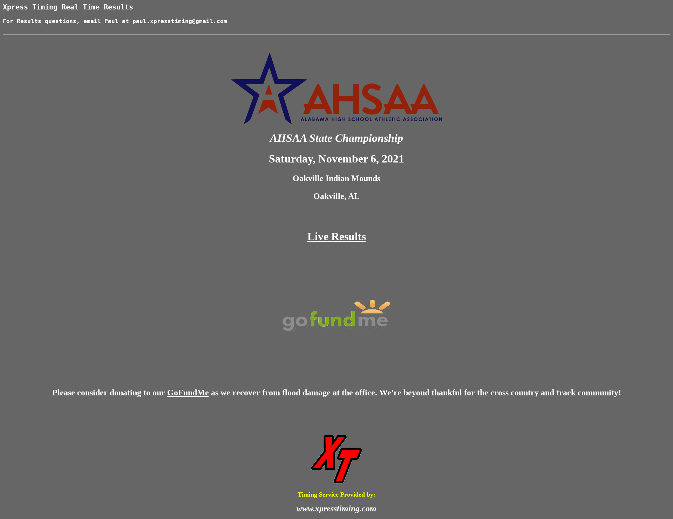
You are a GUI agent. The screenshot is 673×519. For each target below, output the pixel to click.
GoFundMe (188, 392)
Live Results (336, 236)
